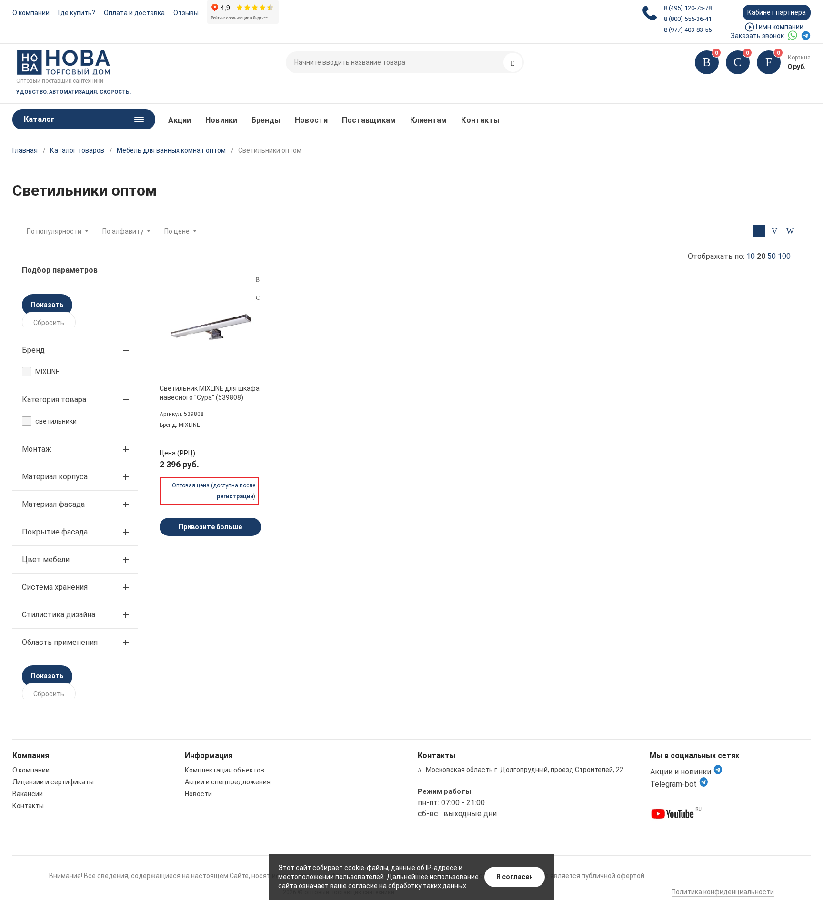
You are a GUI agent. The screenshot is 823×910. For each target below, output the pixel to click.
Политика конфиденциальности (723, 892)
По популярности (54, 231)
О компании (31, 13)
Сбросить (48, 322)
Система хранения (55, 587)
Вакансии (27, 794)
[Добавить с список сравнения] (257, 279)
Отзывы (186, 13)
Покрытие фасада (55, 531)
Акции (179, 120)
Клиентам (428, 120)
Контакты (480, 120)
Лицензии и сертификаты (53, 782)
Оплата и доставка (134, 13)
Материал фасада (53, 504)
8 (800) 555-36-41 (688, 18)
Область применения (60, 642)
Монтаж (36, 449)
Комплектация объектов (224, 770)
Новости (311, 120)
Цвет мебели (46, 559)
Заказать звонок (757, 36)
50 (771, 256)
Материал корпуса (55, 476)
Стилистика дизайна (58, 614)
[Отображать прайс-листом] (790, 231)
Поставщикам (369, 120)
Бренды (266, 120)
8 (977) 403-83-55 (688, 29)
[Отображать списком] (775, 231)
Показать (47, 304)
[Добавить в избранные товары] (257, 297)
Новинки (221, 120)
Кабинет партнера (776, 12)
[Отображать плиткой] (759, 231)
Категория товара (54, 399)
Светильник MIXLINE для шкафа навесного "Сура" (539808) (210, 393)
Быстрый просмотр (210, 329)
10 (750, 256)
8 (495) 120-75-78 (688, 7)
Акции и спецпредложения (228, 782)
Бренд (33, 350)
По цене (177, 231)
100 (784, 256)
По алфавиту (122, 231)
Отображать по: (739, 256)
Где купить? (76, 13)
